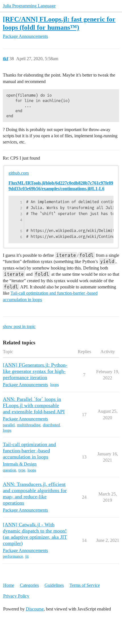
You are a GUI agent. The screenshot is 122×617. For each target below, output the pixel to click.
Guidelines (54, 585)
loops (54, 385)
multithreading (29, 425)
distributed (51, 425)
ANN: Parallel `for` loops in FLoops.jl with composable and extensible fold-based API (34, 405)
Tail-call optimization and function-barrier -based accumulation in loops (29, 451)
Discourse (35, 609)
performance (13, 556)
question (9, 470)
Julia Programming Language (29, 5)
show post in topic (19, 326)
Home (8, 585)
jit (27, 556)
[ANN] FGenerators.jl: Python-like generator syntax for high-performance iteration (35, 371)
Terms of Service (85, 585)
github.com (19, 173)
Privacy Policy (16, 596)
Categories (29, 585)
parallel (9, 425)
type (21, 470)
